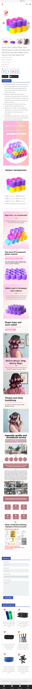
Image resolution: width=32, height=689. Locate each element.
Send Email (14, 76)
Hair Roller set (7, 69)
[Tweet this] (8, 71)
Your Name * (6, 562)
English (23, 1)
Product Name (7, 574)
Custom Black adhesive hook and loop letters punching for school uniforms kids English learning (23, 669)
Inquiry (6, 76)
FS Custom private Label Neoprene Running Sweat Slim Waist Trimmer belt (9, 646)
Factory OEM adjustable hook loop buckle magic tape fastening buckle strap (9, 624)
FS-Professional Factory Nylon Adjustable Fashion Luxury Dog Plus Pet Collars (23, 624)
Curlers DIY (13, 69)
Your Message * (7, 580)
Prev (4, 23)
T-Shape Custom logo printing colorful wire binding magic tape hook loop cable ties (23, 646)
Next (28, 23)
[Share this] (4, 71)
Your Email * (6, 568)
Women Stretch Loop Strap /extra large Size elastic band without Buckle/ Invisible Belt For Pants (9, 669)
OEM (18, 69)
